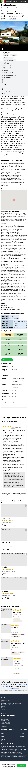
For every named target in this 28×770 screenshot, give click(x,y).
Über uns (3, 717)
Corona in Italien (5, 728)
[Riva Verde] (14, 615)
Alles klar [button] (22, 765)
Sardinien (3, 735)
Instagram (22, 735)
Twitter (22, 733)
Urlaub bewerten (5, 725)
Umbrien (13, 7)
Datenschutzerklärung (6, 707)
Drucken (20, 46)
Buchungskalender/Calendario (7, 704)
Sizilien (2, 736)
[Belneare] (14, 647)
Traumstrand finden (5, 722)
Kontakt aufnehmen (5, 720)
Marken (2, 733)
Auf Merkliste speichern (9, 46)
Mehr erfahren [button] (10, 768)
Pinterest (22, 736)
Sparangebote (4, 726)
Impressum (3, 706)
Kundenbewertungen (5, 723)
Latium (2, 732)
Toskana (3, 738)
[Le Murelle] (14, 631)
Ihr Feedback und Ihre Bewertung (17, 495)
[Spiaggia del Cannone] (14, 666)
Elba (2, 742)
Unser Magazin (4, 719)
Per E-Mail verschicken (9, 49)
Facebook (22, 732)
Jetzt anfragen (7, 360)
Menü (26, 1)
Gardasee (3, 740)
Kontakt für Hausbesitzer (6, 703)
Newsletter (3, 701)
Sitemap (3, 709)
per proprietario (16, 703)
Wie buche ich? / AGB (5, 700)
